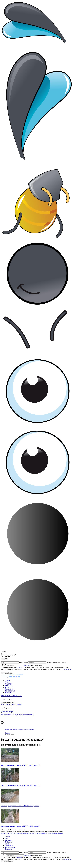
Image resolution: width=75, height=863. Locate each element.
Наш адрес (8, 692)
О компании (9, 689)
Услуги (7, 682)
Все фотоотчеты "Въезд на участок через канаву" (17, 714)
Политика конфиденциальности (20, 833)
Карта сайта (5, 833)
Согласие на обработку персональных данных (47, 833)
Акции (7, 687)
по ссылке (67, 669)
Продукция (8, 684)
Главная (7, 680)
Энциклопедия (10, 691)
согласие (19, 667)
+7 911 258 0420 (16, 696)
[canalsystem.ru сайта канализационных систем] (12, 677)
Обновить (27, 665)
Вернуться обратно (7, 711)
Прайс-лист (8, 685)
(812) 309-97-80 (6, 696)
